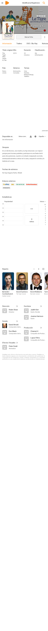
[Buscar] (44, 3)
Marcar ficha (29, 37)
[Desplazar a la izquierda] (34, 269)
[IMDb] (13, 186)
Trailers (19, 43)
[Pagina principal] (7, 4)
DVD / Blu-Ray (32, 43)
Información (7, 43)
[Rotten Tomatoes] (32, 186)
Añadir (20, 173)
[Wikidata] (6, 189)
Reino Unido (4, 72)
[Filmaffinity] (6, 186)
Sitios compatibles (23, 136)
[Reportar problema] (30, 136)
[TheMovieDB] (20, 186)
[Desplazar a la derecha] (38, 269)
